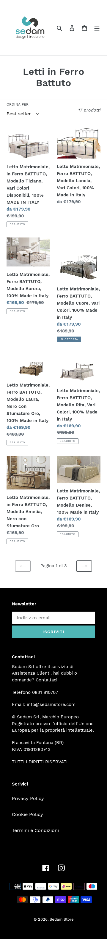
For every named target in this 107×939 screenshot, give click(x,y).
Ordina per (18, 104)
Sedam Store (62, 919)
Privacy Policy (28, 798)
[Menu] (97, 27)
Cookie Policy (27, 814)
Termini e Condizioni (35, 830)
